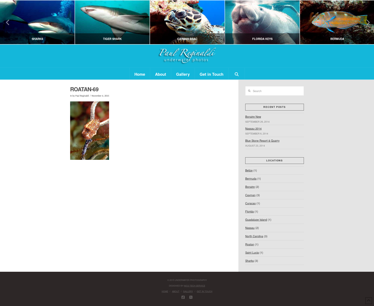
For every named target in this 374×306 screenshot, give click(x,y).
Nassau (250, 228)
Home (165, 291)
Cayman (250, 195)
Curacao (250, 203)
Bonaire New (253, 117)
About (175, 291)
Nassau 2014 (253, 128)
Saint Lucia (252, 252)
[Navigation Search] (236, 73)
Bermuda (251, 178)
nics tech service (194, 285)
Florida (249, 211)
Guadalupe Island (256, 220)
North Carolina (254, 236)
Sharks (249, 261)
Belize (249, 170)
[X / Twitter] (190, 297)
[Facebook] (183, 297)
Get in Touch (204, 291)
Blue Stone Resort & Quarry (262, 140)
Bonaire (250, 187)
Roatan (249, 244)
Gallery (188, 291)
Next (365, 22)
